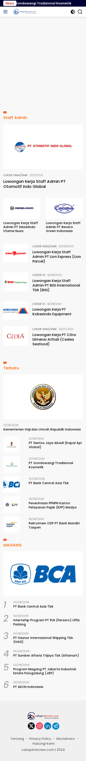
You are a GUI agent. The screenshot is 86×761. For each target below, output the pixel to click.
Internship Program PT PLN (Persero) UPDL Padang (46, 622)
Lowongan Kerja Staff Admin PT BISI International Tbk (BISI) (56, 285)
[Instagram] (39, 726)
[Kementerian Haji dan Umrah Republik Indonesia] (43, 396)
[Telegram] (55, 726)
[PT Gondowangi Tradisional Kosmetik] (11, 464)
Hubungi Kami (43, 743)
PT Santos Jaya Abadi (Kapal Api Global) (55, 445)
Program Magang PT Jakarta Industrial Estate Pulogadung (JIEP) (44, 671)
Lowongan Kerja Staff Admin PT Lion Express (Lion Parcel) (56, 256)
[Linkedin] (47, 726)
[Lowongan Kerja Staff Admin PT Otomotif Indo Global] (43, 147)
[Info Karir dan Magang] (24, 11)
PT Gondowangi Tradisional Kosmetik (37, 3)
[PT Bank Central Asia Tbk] (11, 484)
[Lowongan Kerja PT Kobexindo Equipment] (15, 310)
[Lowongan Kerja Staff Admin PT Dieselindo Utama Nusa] (21, 208)
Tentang (17, 738)
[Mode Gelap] (72, 11)
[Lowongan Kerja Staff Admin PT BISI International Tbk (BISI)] (15, 283)
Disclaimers (65, 738)
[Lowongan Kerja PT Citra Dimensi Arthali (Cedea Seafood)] (15, 338)
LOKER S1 (38, 275)
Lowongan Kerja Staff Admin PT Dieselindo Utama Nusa (20, 227)
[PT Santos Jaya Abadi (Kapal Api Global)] (11, 444)
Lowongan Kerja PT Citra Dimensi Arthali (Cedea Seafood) (54, 339)
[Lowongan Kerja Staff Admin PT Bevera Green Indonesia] (64, 208)
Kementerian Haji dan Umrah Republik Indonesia (42, 429)
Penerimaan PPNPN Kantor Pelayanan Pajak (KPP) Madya (53, 505)
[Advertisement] (43, 62)
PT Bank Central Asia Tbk (49, 483)
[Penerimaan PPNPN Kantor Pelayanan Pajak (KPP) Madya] (11, 504)
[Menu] (6, 11)
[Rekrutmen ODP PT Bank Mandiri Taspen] (11, 524)
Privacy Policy (40, 738)
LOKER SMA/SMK (15, 175)
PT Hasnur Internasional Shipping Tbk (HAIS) (43, 640)
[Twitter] (31, 726)
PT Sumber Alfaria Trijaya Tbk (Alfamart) (46, 655)
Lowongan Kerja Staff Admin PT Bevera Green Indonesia (63, 227)
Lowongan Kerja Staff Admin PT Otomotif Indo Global (34, 184)
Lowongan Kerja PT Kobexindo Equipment (51, 312)
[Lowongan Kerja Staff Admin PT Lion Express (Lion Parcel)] (15, 255)
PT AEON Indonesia (28, 687)
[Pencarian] (80, 11)
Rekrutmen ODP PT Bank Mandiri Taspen (54, 525)
